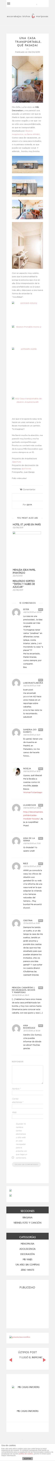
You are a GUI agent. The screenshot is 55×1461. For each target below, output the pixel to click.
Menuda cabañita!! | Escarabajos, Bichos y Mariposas (23, 990)
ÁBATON (16, 462)
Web (14, 1112)
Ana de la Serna (29, 839)
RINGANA (27, 1217)
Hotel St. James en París (27, 524)
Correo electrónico (17, 1100)
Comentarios (27, 489)
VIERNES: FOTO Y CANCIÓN (27, 1222)
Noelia (27, 768)
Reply (40, 609)
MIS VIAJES (27, 1259)
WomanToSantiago (32, 792)
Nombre (16, 1089)
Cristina (28, 920)
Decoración (27, 1254)
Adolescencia (27, 1249)
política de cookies (26, 1454)
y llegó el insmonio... (31, 1357)
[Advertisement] (27, 1307)
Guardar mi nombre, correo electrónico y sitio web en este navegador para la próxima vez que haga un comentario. (21, 1141)
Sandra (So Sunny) (30, 730)
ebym (29, 505)
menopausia (27, 1243)
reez (25, 863)
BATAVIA (27, 469)
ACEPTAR (27, 1459)
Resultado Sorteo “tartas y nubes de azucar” (24, 584)
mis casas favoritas (27, 1411)
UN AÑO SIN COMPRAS (28, 1264)
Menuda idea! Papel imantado (24, 571)
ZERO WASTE (27, 1270)
